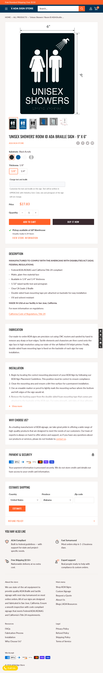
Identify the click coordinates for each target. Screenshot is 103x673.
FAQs (7, 628)
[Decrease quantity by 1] (22, 212)
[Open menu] (6, 9)
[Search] (82, 8)
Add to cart (29, 221)
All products (20, 17)
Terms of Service (63, 641)
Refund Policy (15, 521)
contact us (61, 439)
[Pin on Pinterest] (83, 143)
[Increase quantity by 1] (35, 212)
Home (8, 17)
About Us (60, 599)
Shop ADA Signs (63, 587)
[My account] (91, 8)
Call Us (11, 668)
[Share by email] (92, 143)
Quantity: (13, 212)
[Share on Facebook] (78, 143)
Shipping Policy (63, 637)
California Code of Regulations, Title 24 (27, 314)
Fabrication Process (14, 633)
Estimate (17, 508)
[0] (95, 8)
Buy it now (73, 221)
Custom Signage (63, 591)
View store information (25, 237)
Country (13, 494)
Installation (10, 637)
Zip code (79, 494)
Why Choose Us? (13, 641)
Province (46, 494)
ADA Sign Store (16, 143)
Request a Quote (64, 595)
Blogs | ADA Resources (66, 604)
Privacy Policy (62, 628)
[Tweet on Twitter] (87, 143)
